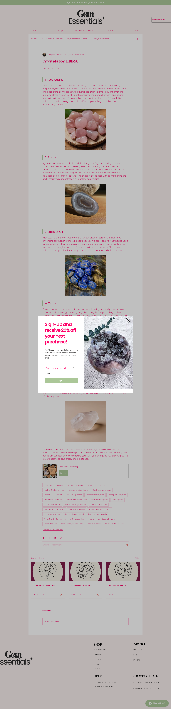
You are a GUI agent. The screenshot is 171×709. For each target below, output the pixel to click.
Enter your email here (59, 368)
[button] (128, 320)
